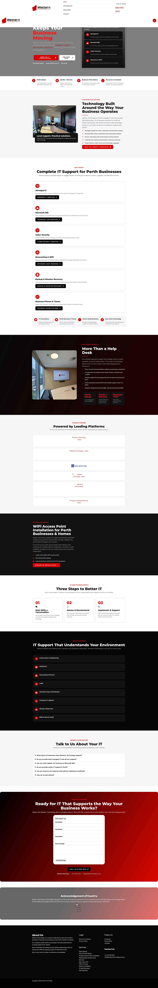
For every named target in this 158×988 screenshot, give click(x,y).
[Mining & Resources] (36, 709)
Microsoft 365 (38, 47)
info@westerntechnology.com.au (115, 957)
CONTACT (66, 14)
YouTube (107, 943)
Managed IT (94, 34)
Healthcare (43, 666)
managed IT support (62, 45)
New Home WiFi (83, 962)
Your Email (59, 829)
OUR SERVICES (67, 6)
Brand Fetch (108, 941)
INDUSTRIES (67, 10)
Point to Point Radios (85, 953)
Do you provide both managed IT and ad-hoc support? (57, 759)
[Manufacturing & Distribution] (36, 692)
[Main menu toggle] (154, 20)
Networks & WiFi (96, 60)
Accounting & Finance (46, 675)
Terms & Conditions (85, 939)
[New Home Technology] (102, 319)
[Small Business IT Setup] (56, 319)
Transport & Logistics (46, 700)
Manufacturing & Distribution (49, 692)
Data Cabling (83, 951)
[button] (79, 755)
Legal (41, 683)
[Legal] (36, 684)
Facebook (107, 939)
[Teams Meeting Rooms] (79, 319)
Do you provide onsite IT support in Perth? (52, 767)
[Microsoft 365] (87, 43)
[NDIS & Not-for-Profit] (36, 718)
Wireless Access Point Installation (89, 955)
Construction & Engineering (49, 658)
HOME (65, 2)
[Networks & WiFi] (87, 60)
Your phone (59, 836)
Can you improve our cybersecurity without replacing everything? (61, 771)
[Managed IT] (87, 34)
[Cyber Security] (87, 52)
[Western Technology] (41, 8)
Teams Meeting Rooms (90, 319)
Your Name (59, 822)
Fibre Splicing (83, 970)
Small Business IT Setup (67, 319)
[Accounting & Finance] (36, 675)
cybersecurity (48, 47)
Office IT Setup (83, 964)
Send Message (61, 860)
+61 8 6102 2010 (109, 955)
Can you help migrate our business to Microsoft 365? (56, 763)
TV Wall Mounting (84, 968)
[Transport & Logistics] (36, 701)
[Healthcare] (36, 667)
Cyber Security (95, 51)
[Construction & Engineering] (36, 658)
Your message (60, 843)
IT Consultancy (44, 319)
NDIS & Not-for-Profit (46, 717)
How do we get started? (45, 775)
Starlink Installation (85, 966)
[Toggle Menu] (108, 6)
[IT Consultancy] (35, 319)
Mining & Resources (46, 709)
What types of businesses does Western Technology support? (59, 755)
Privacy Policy (83, 941)
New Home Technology (113, 319)
